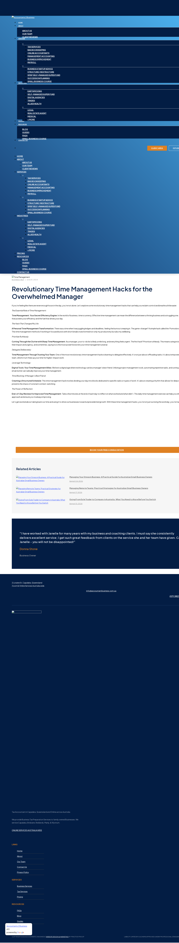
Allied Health (34, 234)
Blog (25, 259)
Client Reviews (30, 169)
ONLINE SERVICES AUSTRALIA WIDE (27, 830)
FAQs (25, 266)
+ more (31, 250)
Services (21, 172)
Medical (32, 247)
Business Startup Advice (40, 200)
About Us (27, 162)
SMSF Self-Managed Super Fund (44, 206)
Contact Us (23, 272)
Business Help (18, 280)
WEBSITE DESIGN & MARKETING (57, 937)
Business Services (24, 886)
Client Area (157, 148)
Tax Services (34, 178)
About (20, 159)
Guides (25, 263)
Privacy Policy (23, 872)
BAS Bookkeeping (37, 181)
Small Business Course (40, 212)
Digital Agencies (36, 228)
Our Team (27, 165)
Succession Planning (39, 209)
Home (20, 156)
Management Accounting (41, 187)
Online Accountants (38, 184)
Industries (22, 216)
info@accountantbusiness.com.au (101, 591)
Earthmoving (35, 222)
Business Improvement (39, 190)
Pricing (21, 253)
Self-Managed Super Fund (41, 225)
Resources (23, 256)
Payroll (32, 194)
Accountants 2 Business (17, 926)
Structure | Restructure (41, 203)
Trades (31, 231)
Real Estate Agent (37, 244)
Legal (31, 241)
